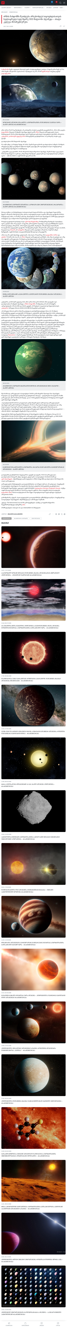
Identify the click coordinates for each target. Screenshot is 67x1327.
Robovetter (11, 335)
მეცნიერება (13, 12)
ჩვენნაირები (45, 71)
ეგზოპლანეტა (35, 518)
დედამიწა (49, 235)
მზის (37, 132)
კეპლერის (4, 308)
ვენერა (3, 237)
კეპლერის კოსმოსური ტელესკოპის (13, 136)
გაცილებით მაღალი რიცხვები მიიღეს (47, 488)
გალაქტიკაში (5, 73)
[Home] (3, 2)
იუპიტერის (21, 230)
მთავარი (4, 12)
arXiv (23, 504)
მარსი (56, 235)
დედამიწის (5, 132)
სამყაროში (5, 69)
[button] (6, 8)
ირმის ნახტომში (29, 304)
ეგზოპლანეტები (6, 479)
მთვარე (13, 230)
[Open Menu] (64, 2)
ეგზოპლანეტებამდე (32, 221)
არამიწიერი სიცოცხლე (21, 518)
